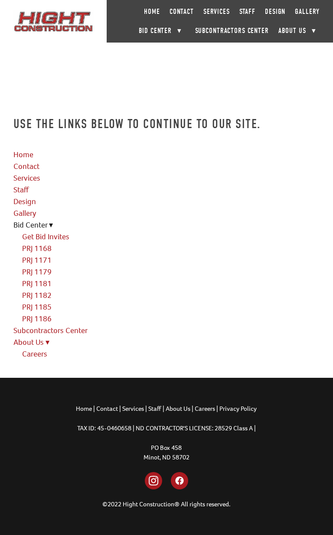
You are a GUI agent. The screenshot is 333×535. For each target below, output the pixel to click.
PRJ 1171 (37, 260)
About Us (297, 30)
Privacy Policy (238, 408)
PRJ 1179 (37, 272)
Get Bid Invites (45, 236)
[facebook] (179, 480)
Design (275, 11)
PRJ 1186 (37, 319)
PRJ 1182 (37, 295)
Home (152, 11)
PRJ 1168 (37, 248)
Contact (182, 11)
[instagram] (153, 480)
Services (216, 11)
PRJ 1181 (37, 283)
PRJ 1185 (37, 307)
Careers (34, 354)
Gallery (307, 11)
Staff (247, 11)
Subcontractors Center (232, 30)
